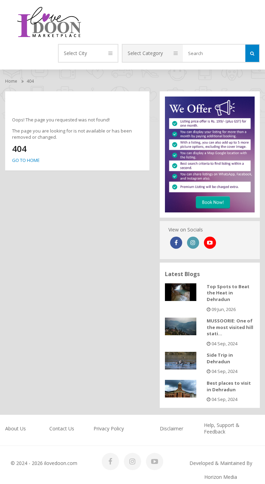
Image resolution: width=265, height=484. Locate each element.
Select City (75, 53)
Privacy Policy (109, 428)
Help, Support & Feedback (221, 428)
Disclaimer (171, 428)
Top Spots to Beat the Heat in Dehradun (228, 292)
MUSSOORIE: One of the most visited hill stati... (230, 327)
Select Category (145, 53)
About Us (15, 428)
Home (11, 81)
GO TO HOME (26, 160)
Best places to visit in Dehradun (229, 386)
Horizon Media (220, 477)
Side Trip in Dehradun (220, 358)
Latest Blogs (182, 274)
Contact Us (61, 428)
